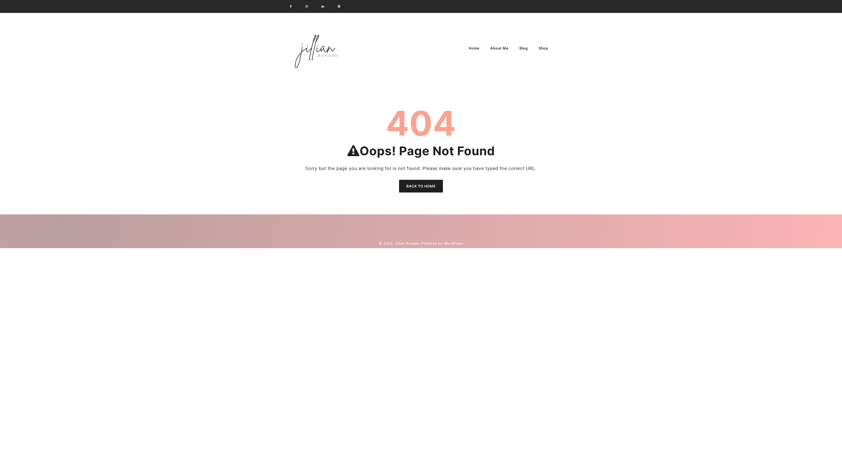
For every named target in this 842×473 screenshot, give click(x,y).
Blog (523, 48)
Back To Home (421, 186)
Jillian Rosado (407, 243)
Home (474, 48)
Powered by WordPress (442, 243)
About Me (499, 48)
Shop (543, 48)
